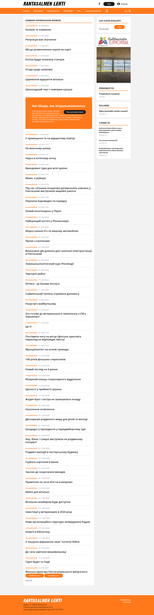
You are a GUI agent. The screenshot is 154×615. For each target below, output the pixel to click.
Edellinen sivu (34, 575)
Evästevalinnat (125, 600)
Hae (125, 11)
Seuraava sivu (53, 575)
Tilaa (109, 4)
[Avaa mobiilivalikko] (107, 11)
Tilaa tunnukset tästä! (74, 112)
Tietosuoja (127, 602)
